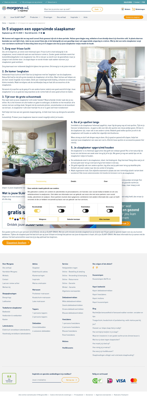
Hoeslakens (66, 319)
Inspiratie (74, 17)
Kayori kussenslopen (100, 302)
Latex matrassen (38, 301)
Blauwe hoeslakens (69, 331)
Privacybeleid (78, 395)
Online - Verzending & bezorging (74, 275)
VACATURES (128, 2)
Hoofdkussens (67, 348)
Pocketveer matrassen (40, 293)
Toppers (35, 309)
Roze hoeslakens (68, 335)
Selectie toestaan (73, 219)
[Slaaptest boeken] (73, 227)
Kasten (5, 319)
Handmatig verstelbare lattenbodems (16, 333)
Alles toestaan (104, 219)
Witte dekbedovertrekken (71, 301)
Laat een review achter (10, 283)
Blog (94, 309)
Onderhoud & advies (40, 272)
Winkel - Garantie (68, 287)
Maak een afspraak (10, 2)
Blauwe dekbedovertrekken (72, 313)
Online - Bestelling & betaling (73, 272)
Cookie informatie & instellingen (61, 395)
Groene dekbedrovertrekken (73, 309)
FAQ (143, 2)
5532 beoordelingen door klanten (9, 380)
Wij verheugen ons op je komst (32, 2)
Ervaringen (48, 17)
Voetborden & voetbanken (12, 315)
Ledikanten (6, 301)
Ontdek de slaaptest (133, 17)
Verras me (70, 380)
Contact (137, 2)
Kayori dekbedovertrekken (102, 290)
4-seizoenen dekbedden (41, 331)
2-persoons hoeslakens (71, 327)
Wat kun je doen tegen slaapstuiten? (106, 340)
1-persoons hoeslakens (71, 323)
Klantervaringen (38, 275)
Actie (85, 17)
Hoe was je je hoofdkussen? (103, 351)
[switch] (61, 210)
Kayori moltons (98, 298)
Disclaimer (89, 395)
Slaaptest (35, 268)
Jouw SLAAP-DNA (17, 17)
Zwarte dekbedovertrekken (72, 305)
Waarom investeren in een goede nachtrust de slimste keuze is (116, 336)
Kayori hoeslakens (99, 294)
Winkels (127, 9)
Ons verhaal (61, 17)
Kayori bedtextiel (99, 287)
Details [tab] (73, 181)
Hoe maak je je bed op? (101, 343)
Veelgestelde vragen (69, 268)
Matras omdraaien (39, 283)
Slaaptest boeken (16, 242)
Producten (34, 17)
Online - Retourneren (70, 279)
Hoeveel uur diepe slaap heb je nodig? (107, 328)
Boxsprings (6, 297)
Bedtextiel (6, 312)
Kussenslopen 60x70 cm (102, 279)
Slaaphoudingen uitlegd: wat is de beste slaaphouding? (113, 355)
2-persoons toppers (39, 317)
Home (4, 17)
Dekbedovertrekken (69, 297)
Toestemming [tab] (41, 181)
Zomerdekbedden (39, 327)
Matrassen (36, 290)
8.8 (9, 376)
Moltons (65, 341)
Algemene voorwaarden (71, 291)
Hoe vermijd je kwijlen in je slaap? (105, 332)
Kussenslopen (98, 275)
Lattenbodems (7, 326)
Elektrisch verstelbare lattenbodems (16, 330)
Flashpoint (124, 395)
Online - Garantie (68, 283)
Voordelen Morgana (9, 272)
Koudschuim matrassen (41, 297)
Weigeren (42, 219)
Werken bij (6, 287)
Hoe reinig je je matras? (101, 347)
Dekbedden (36, 323)
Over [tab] (106, 181)
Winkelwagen (140, 9)
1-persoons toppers (39, 313)
